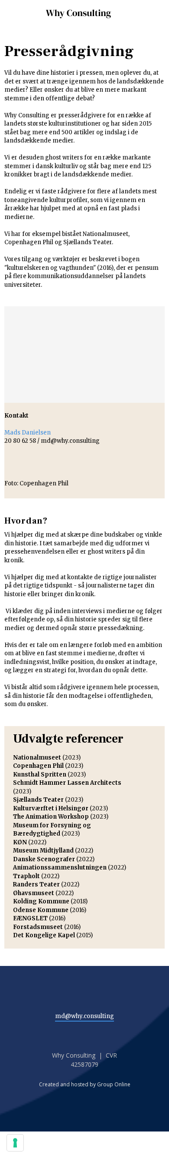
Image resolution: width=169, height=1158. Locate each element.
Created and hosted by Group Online (84, 1084)
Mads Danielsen (27, 432)
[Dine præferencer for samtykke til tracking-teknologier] (15, 1143)
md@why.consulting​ (84, 1016)
